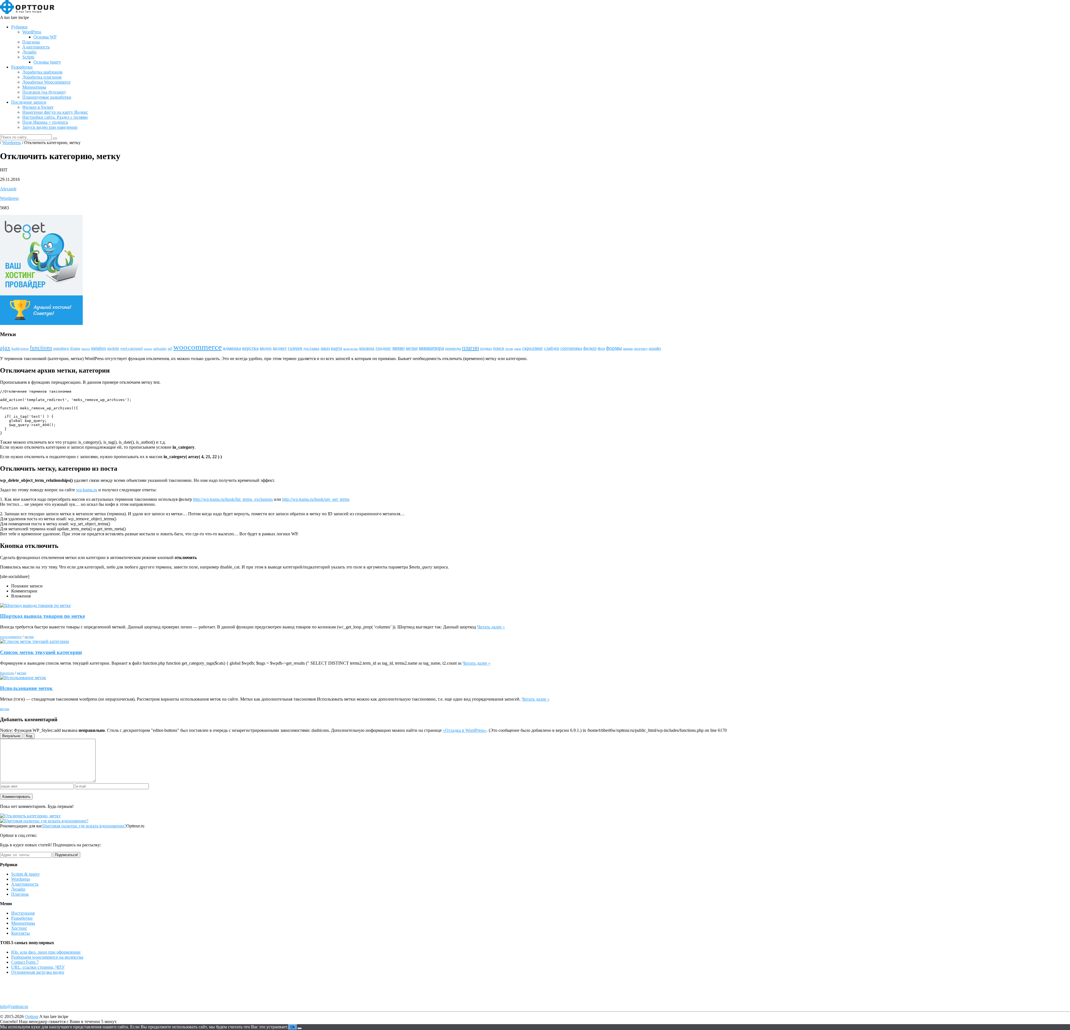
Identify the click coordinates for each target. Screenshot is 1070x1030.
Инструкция (23, 913)
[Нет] (299, 1028)
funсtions (41, 348)
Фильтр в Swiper (38, 107)
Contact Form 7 (25, 962)
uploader (160, 349)
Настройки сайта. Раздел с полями (55, 117)
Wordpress (9, 198)
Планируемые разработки (46, 97)
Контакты (20, 933)
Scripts (28, 57)
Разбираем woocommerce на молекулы (47, 957)
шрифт (655, 348)
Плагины (31, 42)
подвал (486, 348)
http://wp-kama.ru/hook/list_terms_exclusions (233, 499)
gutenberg (61, 348)
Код (29, 736)
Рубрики (19, 27)
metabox (98, 348)
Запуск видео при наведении (49, 127)
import (85, 348)
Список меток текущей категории (41, 652)
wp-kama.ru (86, 489)
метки (412, 348)
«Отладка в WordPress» (465, 730)
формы (614, 348)
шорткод (641, 349)
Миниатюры (34, 87)
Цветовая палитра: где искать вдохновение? (84, 825)
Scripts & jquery (25, 874)
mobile (113, 348)
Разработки (22, 67)
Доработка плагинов (42, 77)
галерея (295, 348)
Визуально (11, 736)
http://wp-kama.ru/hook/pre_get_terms (315, 499)
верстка (250, 348)
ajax (5, 347)
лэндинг (383, 348)
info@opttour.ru (14, 1006)
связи (517, 348)
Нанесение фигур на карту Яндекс (55, 112)
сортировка (571, 348)
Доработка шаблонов (42, 72)
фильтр (590, 348)
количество (350, 348)
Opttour (31, 1016)
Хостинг (19, 928)
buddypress (20, 349)
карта (336, 348)
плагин (470, 347)
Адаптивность (36, 47)
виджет (280, 348)
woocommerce (197, 346)
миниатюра (431, 348)
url (170, 348)
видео (266, 348)
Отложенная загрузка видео (37, 972)
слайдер (551, 348)
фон (601, 348)
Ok (292, 1027)
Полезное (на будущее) (43, 92)
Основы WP (45, 37)
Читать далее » (491, 627)
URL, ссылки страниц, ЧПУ (38, 967)
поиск (498, 348)
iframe (75, 348)
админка (232, 348)
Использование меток (26, 688)
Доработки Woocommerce (46, 82)
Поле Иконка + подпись (45, 122)
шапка (628, 349)
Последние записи (28, 102)
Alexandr (8, 188)
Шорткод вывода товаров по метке (42, 616)
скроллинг (532, 348)
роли (509, 349)
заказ (325, 348)
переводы (453, 348)
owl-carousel (131, 348)
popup (148, 348)
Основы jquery (47, 62)
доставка (311, 348)
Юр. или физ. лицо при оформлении (46, 952)
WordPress (31, 32)
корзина (366, 348)
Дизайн (29, 52)
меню (398, 348)
